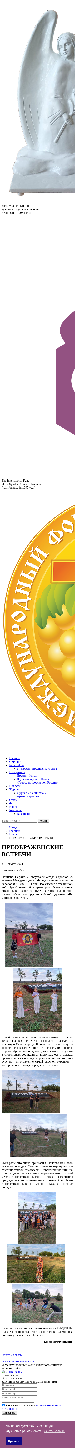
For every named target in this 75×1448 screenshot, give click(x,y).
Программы (17, 772)
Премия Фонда (27, 775)
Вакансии (23, 813)
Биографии (16, 765)
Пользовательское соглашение (18, 1361)
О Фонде (15, 761)
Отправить (9, 1412)
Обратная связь (12, 1354)
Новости (15, 786)
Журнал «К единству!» (32, 793)
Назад (13, 827)
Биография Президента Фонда (37, 768)
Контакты (15, 810)
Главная (14, 758)
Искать (43, 820)
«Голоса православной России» (37, 782)
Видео (13, 806)
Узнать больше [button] (54, 1431)
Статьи (13, 799)
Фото (12, 803)
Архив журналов (28, 796)
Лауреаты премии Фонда (33, 779)
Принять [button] (14, 1441)
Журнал (14, 789)
